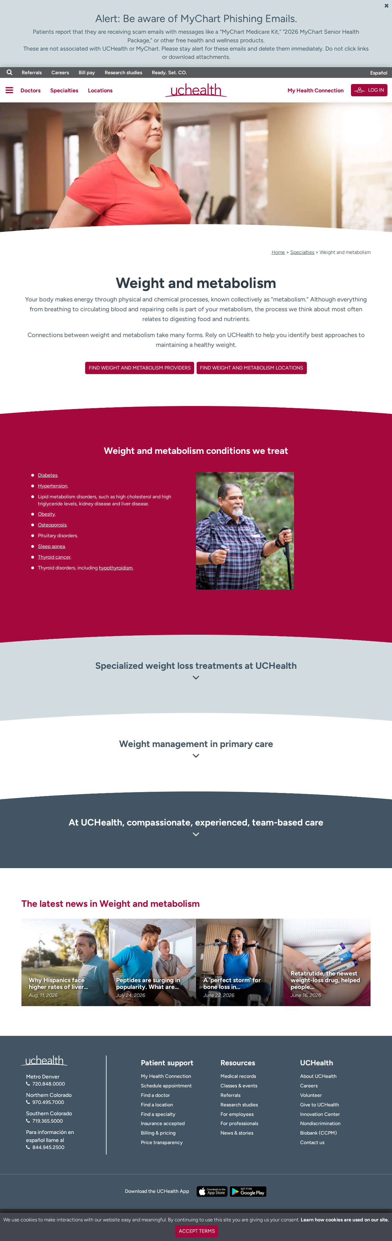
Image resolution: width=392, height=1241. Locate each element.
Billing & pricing (158, 1133)
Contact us (312, 1142)
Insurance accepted (163, 1123)
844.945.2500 (48, 1147)
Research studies (123, 72)
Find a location (157, 1105)
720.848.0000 (48, 1084)
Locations (100, 90)
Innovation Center (320, 1114)
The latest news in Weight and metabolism (110, 903)
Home (278, 252)
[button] (196, 679)
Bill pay (87, 72)
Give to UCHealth (319, 1105)
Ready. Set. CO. (169, 72)
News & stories (237, 1133)
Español (378, 73)
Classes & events (239, 1086)
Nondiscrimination (320, 1123)
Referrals (32, 72)
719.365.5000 (47, 1121)
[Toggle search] (9, 72)
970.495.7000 (48, 1102)
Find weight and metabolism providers (140, 368)
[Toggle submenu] (9, 90)
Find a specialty (158, 1114)
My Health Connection (316, 90)
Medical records (238, 1076)
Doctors (30, 90)
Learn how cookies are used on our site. (345, 1220)
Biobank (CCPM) (318, 1133)
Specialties (64, 90)
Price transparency (162, 1142)
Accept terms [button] (197, 1231)
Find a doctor (155, 1095)
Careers (60, 72)
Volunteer (311, 1095)
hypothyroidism (116, 568)
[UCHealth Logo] (44, 1060)
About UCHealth (318, 1076)
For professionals (239, 1123)
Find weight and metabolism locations (251, 368)
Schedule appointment (166, 1086)
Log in (376, 90)
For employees (237, 1114)
